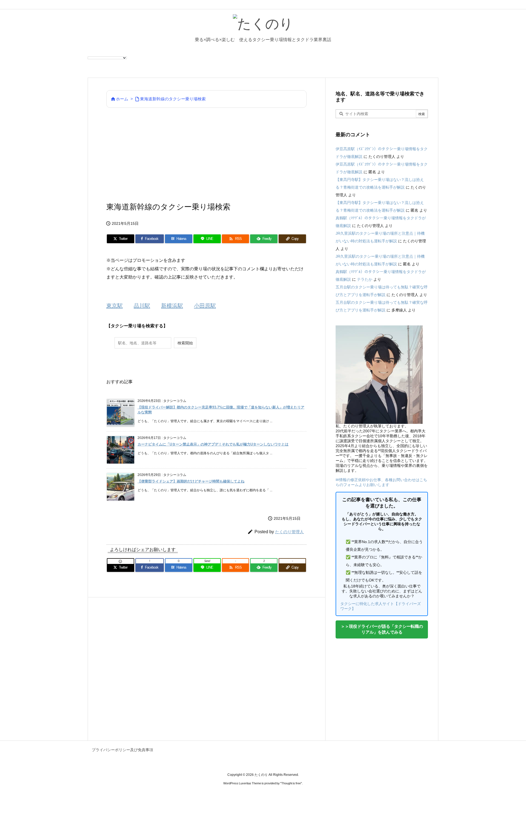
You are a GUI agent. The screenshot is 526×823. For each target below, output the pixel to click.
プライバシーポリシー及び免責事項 (122, 750)
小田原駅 (205, 306)
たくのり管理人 (289, 531)
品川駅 (142, 306)
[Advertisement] (206, 154)
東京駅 (114, 306)
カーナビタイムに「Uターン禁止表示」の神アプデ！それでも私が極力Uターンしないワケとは (213, 444)
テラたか (364, 279)
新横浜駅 (172, 306)
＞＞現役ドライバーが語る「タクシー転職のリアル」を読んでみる (382, 629)
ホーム (122, 99)
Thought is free (291, 783)
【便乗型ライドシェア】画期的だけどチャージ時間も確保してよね (191, 481)
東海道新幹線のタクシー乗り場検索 (173, 99)
